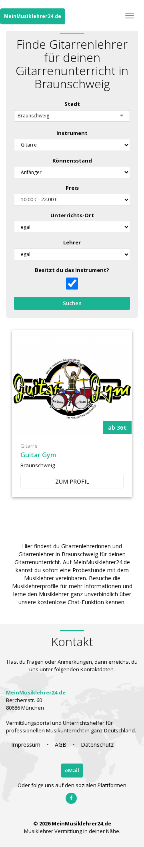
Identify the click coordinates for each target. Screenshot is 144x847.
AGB (60, 744)
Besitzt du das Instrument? (72, 270)
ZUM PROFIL (72, 481)
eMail (72, 770)
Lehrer (72, 242)
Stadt (72, 103)
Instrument (72, 133)
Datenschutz (97, 744)
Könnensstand (72, 160)
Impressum (25, 744)
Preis (72, 187)
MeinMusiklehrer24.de (32, 16)
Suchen (72, 303)
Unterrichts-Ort (72, 215)
